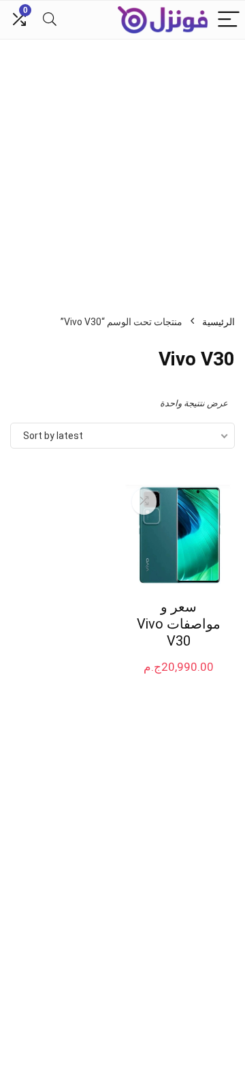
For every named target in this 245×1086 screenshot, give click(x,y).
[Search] (49, 20)
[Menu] (228, 20)
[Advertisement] (122, 169)
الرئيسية (218, 321)
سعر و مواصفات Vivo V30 (178, 624)
